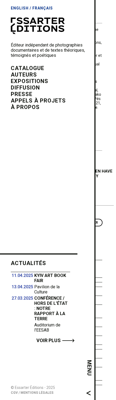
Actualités (28, 263)
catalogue (27, 68)
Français (42, 8)
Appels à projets (38, 100)
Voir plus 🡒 (55, 340)
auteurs (24, 74)
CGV (14, 393)
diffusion (25, 87)
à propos (25, 107)
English (20, 8)
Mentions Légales (37, 393)
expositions (29, 81)
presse (21, 94)
